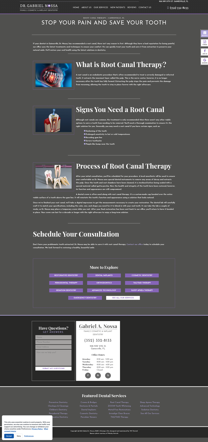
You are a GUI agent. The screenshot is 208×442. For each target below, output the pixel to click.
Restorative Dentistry (66, 275)
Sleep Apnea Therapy (142, 290)
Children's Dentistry (58, 410)
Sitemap (102, 431)
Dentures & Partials (89, 406)
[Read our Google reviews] (98, 375)
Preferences (29, 436)
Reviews (131, 8)
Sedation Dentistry (66, 290)
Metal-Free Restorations (119, 410)
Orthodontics (104, 283)
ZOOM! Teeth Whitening (119, 406)
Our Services (101, 8)
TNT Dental (134, 431)
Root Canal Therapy (119, 402)
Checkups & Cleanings (58, 406)
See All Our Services (123, 298)
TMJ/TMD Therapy (142, 283)
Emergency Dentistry (85, 298)
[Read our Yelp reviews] (108, 375)
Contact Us (145, 8)
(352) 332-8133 (179, 7)
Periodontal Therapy (66, 283)
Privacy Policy (37, 429)
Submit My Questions (53, 369)
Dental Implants (104, 275)
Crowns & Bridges (89, 402)
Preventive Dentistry (58, 402)
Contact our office (135, 244)
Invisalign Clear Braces (119, 413)
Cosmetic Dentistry (142, 275)
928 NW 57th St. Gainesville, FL (173, 1)
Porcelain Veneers (89, 417)
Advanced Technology (104, 290)
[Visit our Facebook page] (88, 375)
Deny (19, 436)
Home (76, 8)
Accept (9, 436)
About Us (86, 8)
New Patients (117, 8)
